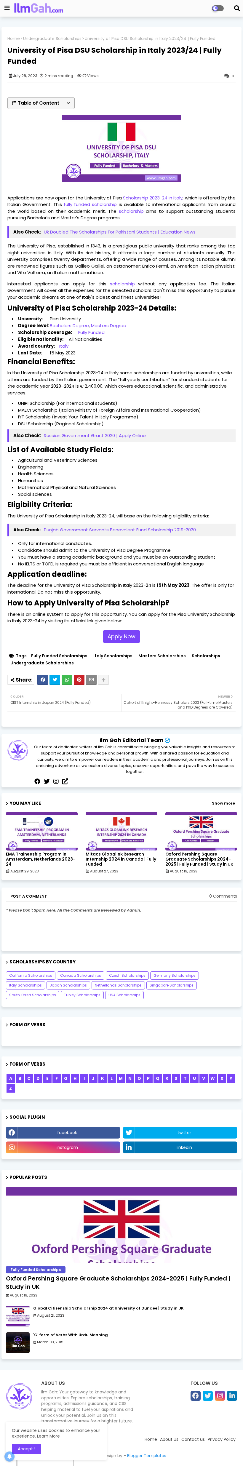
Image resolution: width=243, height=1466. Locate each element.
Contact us (193, 1439)
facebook (67, 1133)
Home (13, 38)
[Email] (91, 680)
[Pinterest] (79, 680)
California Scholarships (30, 975)
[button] (41, 103)
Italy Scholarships (112, 656)
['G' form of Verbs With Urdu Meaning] (18, 1342)
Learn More (48, 1436)
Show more (223, 803)
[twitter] (47, 781)
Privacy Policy (222, 1439)
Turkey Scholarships (82, 994)
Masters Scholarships (162, 656)
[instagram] (56, 781)
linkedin (184, 1147)
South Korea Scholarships (32, 994)
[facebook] (37, 781)
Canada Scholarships (80, 975)
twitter (184, 1133)
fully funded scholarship (90, 204)
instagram (67, 1147)
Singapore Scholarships (172, 985)
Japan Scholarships (68, 985)
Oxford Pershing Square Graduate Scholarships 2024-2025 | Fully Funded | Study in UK (199, 859)
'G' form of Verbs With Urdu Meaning (70, 1335)
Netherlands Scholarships (118, 985)
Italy (63, 346)
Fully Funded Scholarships (59, 656)
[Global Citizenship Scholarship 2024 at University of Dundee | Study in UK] (18, 1316)
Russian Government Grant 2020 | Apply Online (95, 435)
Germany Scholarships (175, 975)
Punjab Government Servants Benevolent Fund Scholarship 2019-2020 (120, 530)
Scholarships (206, 656)
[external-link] (65, 781)
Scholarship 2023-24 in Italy (153, 198)
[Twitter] (54, 680)
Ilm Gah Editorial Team (132, 740)
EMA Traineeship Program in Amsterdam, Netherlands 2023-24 (40, 859)
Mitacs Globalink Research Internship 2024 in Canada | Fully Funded (121, 859)
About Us (169, 1439)
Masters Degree (108, 325)
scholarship (131, 211)
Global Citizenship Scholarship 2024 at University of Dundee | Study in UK (108, 1308)
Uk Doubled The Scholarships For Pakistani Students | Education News (120, 232)
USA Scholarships (124, 994)
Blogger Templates (146, 1456)
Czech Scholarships (127, 975)
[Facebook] (42, 680)
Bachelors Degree (69, 325)
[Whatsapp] (67, 680)
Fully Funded (91, 332)
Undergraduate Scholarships (52, 38)
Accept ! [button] (26, 1449)
